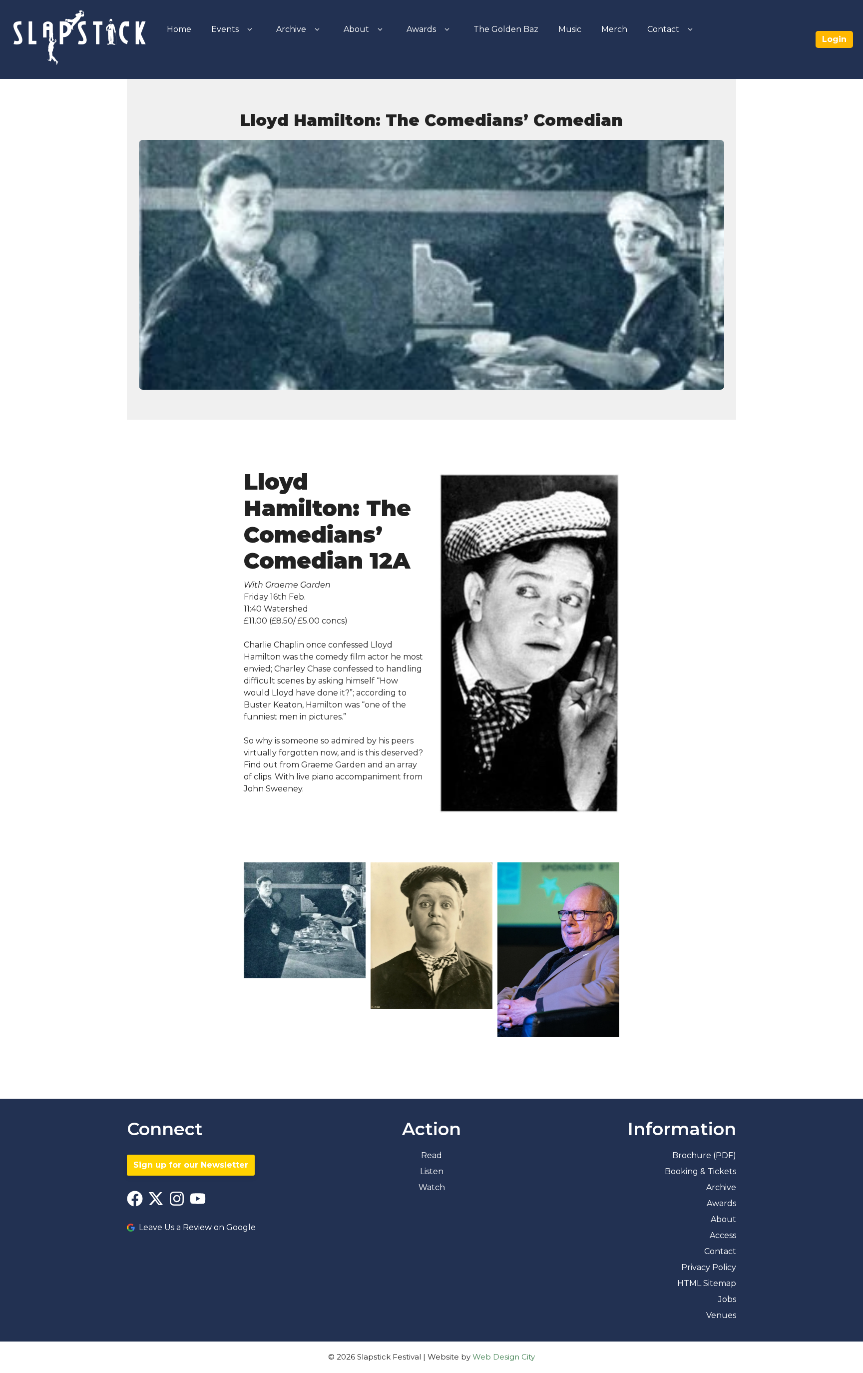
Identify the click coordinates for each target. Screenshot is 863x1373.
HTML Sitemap (706, 1283)
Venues (721, 1315)
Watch (432, 1187)
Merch (614, 29)
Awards (421, 29)
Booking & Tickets (700, 1171)
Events (225, 29)
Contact (663, 29)
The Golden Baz (505, 29)
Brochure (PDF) (704, 1155)
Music (569, 29)
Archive (291, 29)
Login (834, 39)
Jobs (727, 1299)
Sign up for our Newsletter (190, 1165)
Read (431, 1155)
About (356, 29)
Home (179, 29)
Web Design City (503, 1357)
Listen (431, 1171)
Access (723, 1235)
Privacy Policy (708, 1267)
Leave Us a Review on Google (197, 1227)
